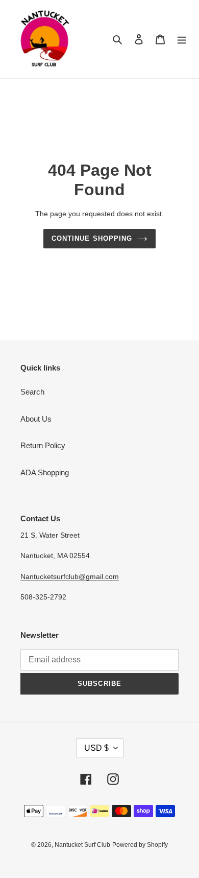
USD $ (96, 748)
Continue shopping (92, 238)
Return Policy (42, 445)
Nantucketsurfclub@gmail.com (69, 576)
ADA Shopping (44, 472)
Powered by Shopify (140, 844)
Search (32, 391)
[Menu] (181, 39)
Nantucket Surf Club (82, 844)
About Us (36, 418)
